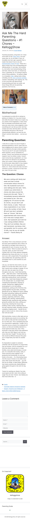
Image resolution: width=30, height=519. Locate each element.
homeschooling (6, 63)
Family (6, 384)
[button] (22, 4)
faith (12, 76)
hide (14, 107)
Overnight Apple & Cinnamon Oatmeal (14, 386)
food (17, 63)
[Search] (25, 441)
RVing (13, 63)
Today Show (16, 56)
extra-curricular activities (19, 78)
